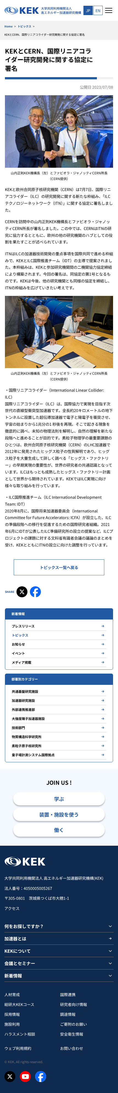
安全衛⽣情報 (71, 1034)
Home (8, 26)
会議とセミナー (19, 963)
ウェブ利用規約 (17, 1048)
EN (97, 10)
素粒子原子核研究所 (26, 745)
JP (88, 10)
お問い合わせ (71, 1048)
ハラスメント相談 (19, 1034)
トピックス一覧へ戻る (59, 567)
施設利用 (12, 1024)
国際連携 (67, 994)
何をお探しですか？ (24, 926)
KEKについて (17, 951)
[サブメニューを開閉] (110, 926)
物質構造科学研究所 (26, 736)
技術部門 (18, 727)
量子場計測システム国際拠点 (33, 754)
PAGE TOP (107, 845)
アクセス (11, 908)
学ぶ (59, 798)
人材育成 (12, 994)
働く (59, 829)
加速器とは (15, 938)
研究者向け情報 (73, 1004)
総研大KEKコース (19, 1004)
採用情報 (12, 1014)
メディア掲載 (21, 662)
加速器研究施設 (23, 700)
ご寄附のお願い (73, 1024)
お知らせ (18, 644)
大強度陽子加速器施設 (28, 718)
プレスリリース (23, 626)
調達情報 (67, 1014)
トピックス (24, 26)
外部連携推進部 (23, 709)
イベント (18, 653)
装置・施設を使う (59, 814)
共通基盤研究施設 (25, 691)
